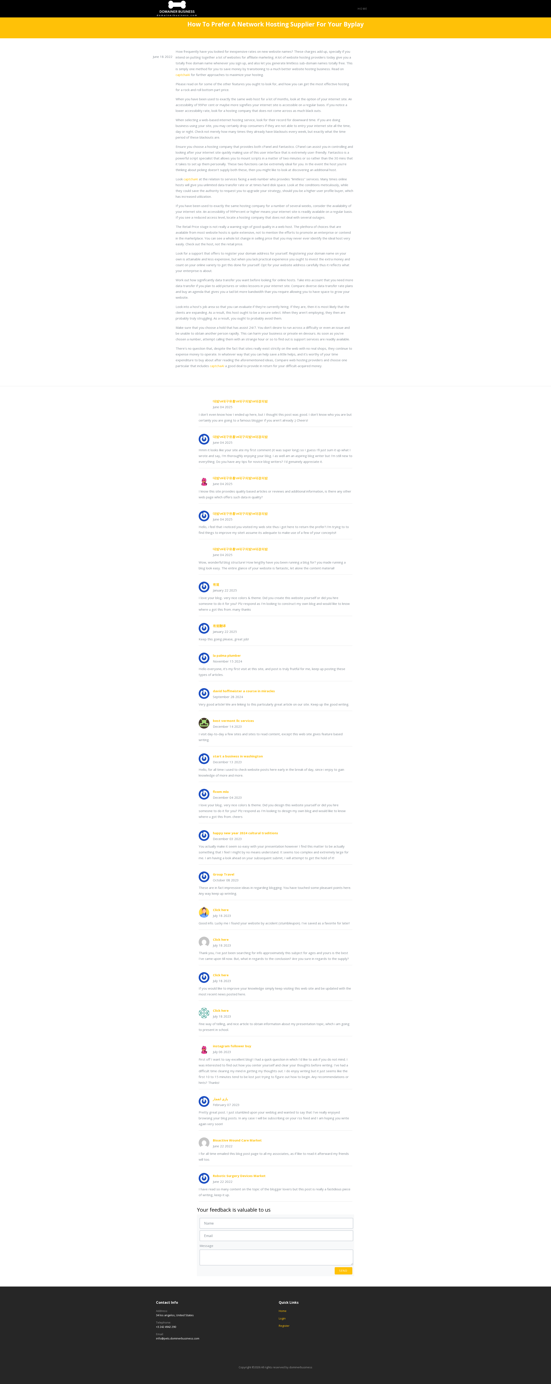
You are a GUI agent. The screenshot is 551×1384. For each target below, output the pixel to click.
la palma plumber (227, 655)
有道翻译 (219, 626)
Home (362, 9)
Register (284, 1326)
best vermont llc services (233, 720)
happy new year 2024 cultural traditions (245, 833)
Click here (221, 910)
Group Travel (223, 874)
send (343, 1271)
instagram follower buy (232, 1046)
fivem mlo (221, 791)
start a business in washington (238, 756)
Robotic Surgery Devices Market (239, 1176)
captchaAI (183, 75)
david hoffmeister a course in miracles (244, 691)
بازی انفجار (220, 1099)
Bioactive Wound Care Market (237, 1140)
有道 (216, 584)
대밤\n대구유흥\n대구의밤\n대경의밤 (240, 401)
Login (282, 1318)
